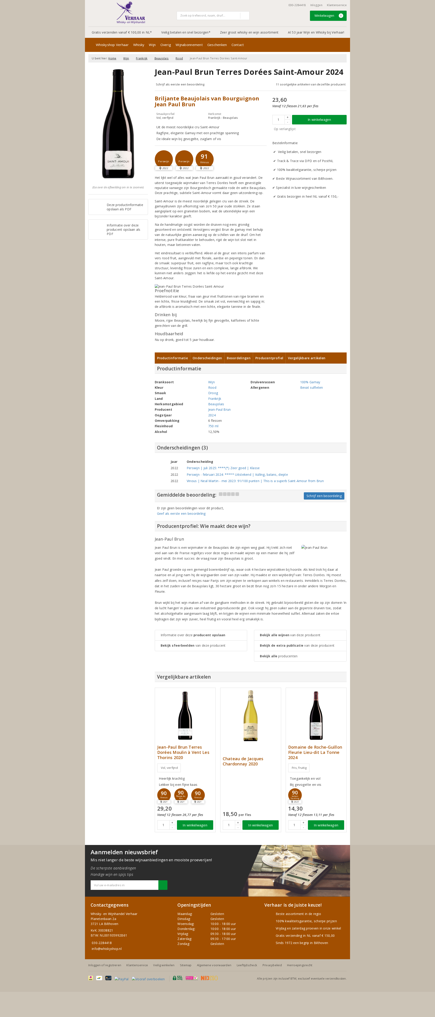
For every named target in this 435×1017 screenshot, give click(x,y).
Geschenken (217, 44)
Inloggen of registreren (104, 965)
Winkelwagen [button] (328, 15)
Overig (165, 44)
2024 (212, 415)
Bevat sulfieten (311, 387)
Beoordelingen (238, 358)
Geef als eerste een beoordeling (181, 513)
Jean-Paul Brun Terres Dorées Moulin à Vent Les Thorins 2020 (183, 752)
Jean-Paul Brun (219, 409)
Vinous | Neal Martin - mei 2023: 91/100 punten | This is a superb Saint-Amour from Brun (255, 481)
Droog (213, 393)
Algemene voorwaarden (214, 965)
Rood (179, 58)
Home (112, 58)
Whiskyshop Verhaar (112, 44)
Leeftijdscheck (247, 965)
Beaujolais (162, 58)
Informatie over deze (193, 635)
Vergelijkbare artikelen (306, 358)
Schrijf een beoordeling (324, 496)
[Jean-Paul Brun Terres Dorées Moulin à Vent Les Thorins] (185, 715)
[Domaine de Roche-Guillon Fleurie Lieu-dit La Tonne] (316, 715)
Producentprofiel (269, 358)
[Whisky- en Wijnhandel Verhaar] (131, 13)
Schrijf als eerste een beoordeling (180, 84)
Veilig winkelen (163, 965)
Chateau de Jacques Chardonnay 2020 (243, 761)
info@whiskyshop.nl (107, 949)
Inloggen (316, 5)
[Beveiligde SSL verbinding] (192, 978)
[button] (164, 159)
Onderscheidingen (207, 358)
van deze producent (193, 645)
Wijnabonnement (189, 44)
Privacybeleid (272, 965)
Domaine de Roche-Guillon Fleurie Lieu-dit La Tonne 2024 (315, 752)
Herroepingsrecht (299, 965)
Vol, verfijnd (169, 768)
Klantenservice (337, 5)
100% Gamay (310, 382)
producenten (278, 656)
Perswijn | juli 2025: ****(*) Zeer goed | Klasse (223, 468)
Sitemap (186, 965)
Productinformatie (172, 358)
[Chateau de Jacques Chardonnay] (250, 715)
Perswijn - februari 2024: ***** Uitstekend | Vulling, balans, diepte (237, 474)
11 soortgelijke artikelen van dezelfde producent (311, 84)
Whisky (139, 44)
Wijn (152, 44)
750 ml (213, 426)
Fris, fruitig (299, 768)
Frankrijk (141, 58)
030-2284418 (297, 5)
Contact (238, 44)
